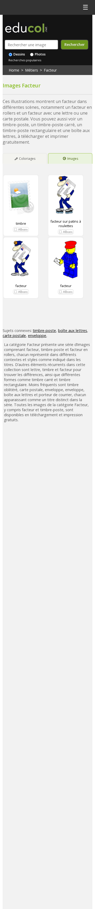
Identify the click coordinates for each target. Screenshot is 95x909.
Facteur (50, 70)
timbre (21, 223)
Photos (40, 54)
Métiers (31, 70)
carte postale (14, 335)
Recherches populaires (24, 60)
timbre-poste (44, 330)
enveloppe (37, 335)
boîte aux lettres (72, 330)
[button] (21, 229)
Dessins (19, 54)
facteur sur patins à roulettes (65, 223)
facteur (21, 285)
